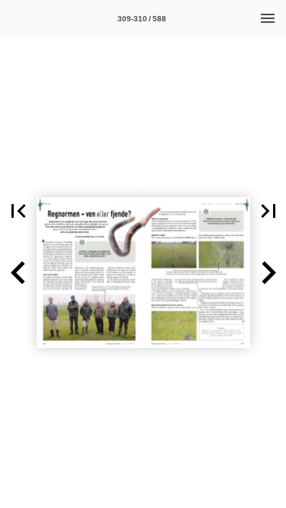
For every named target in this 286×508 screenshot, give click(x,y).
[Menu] (267, 18)
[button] (18, 211)
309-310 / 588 (141, 18)
